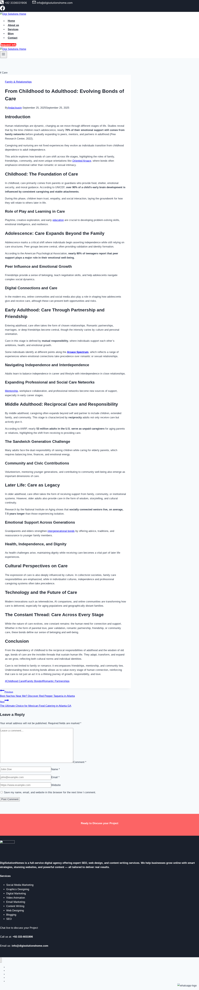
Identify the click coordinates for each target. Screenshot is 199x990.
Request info (8, 44)
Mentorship (11, 390)
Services (13, 29)
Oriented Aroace (81, 160)
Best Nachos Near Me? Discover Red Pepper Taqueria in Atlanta (37, 694)
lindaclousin (15, 107)
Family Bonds (33, 681)
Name (55, 769)
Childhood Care (14, 681)
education (58, 220)
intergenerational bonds (61, 531)
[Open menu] (3, 54)
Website (56, 785)
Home (11, 21)
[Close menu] (1, 960)
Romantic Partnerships (55, 681)
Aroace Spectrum (77, 352)
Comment (79, 761)
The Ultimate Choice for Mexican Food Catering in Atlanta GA (35, 703)
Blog (11, 33)
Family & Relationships (18, 81)
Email (55, 777)
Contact (12, 37)
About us (13, 25)
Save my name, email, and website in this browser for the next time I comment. (50, 792)
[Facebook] (2, 9)
